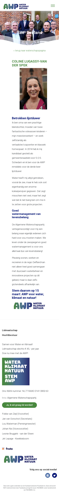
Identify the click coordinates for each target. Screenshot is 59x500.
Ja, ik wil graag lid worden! (19, 405)
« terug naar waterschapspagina (29, 50)
